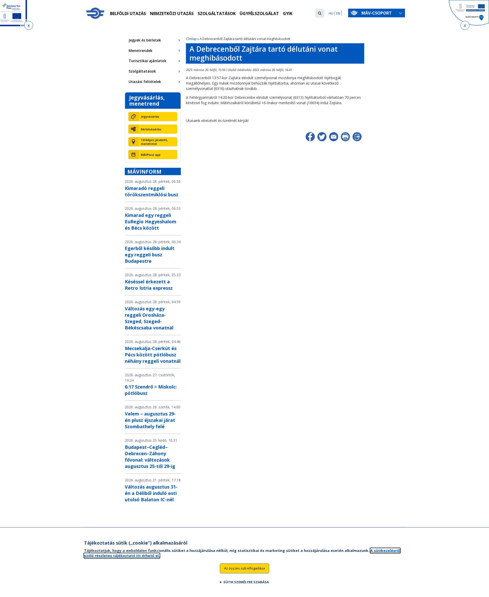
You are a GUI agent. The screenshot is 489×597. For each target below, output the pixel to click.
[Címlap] (95, 13)
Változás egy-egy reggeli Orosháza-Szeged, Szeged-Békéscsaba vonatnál (149, 318)
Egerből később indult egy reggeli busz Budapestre (149, 254)
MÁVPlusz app (150, 155)
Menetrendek (140, 50)
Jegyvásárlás (150, 116)
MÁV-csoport (377, 13)
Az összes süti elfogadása (244, 568)
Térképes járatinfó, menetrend (154, 142)
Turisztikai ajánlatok (147, 60)
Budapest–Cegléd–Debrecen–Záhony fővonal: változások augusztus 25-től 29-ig (150, 456)
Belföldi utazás (128, 13)
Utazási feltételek (145, 81)
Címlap (191, 38)
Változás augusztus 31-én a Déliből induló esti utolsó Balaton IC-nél (151, 493)
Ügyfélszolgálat (259, 13)
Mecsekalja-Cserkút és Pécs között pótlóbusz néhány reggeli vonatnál (153, 354)
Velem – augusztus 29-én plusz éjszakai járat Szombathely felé (150, 420)
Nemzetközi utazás (172, 13)
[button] (319, 13)
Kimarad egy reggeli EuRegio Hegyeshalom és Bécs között (150, 221)
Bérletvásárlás (151, 129)
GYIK (287, 13)
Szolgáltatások (217, 13)
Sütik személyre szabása (246, 582)
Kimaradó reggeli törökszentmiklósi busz (151, 191)
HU (331, 13)
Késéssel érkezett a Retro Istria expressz (149, 285)
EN (338, 13)
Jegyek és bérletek (145, 40)
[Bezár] (28, 25)
